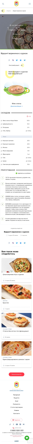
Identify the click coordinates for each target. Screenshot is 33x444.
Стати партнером (16, 407)
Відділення (17, 420)
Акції (16, 401)
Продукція (16, 395)
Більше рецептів (16, 374)
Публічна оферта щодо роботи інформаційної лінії (17, 436)
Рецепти (16, 398)
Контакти (16, 413)
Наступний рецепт (14, 65)
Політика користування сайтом (16, 390)
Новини (16, 410)
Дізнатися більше (16, 106)
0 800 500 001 (16, 430)
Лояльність (16, 404)
